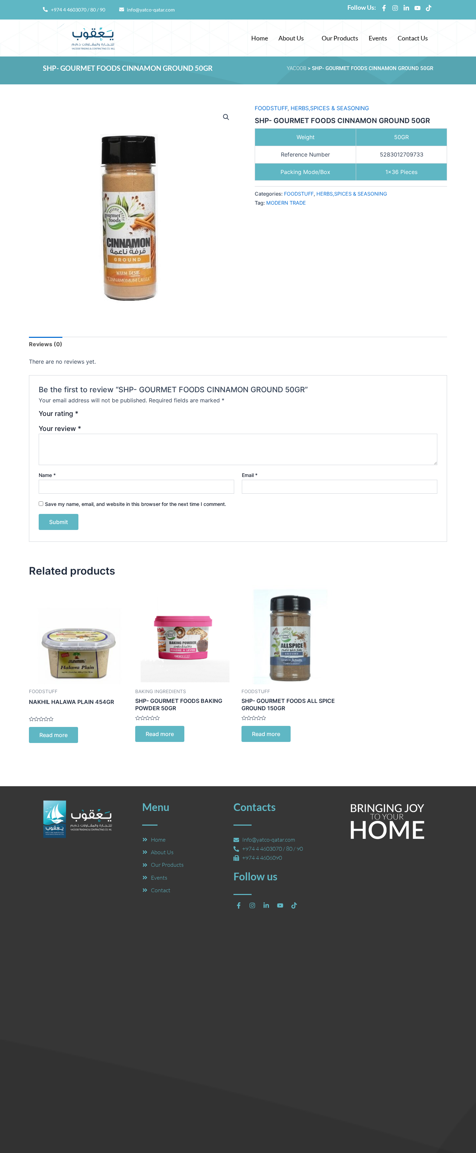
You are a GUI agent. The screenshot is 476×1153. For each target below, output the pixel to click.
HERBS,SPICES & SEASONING (330, 108)
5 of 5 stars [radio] (118, 416)
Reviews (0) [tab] (45, 344)
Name (47, 475)
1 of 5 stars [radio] (85, 416)
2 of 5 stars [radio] (93, 416)
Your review (60, 428)
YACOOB (296, 68)
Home (259, 38)
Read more (53, 734)
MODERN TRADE (286, 203)
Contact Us (413, 38)
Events (378, 38)
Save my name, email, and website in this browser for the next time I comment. (135, 504)
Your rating (58, 414)
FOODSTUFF (271, 108)
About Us (291, 38)
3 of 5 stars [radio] (102, 416)
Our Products (340, 38)
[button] (294, 38)
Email (250, 475)
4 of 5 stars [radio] (110, 416)
